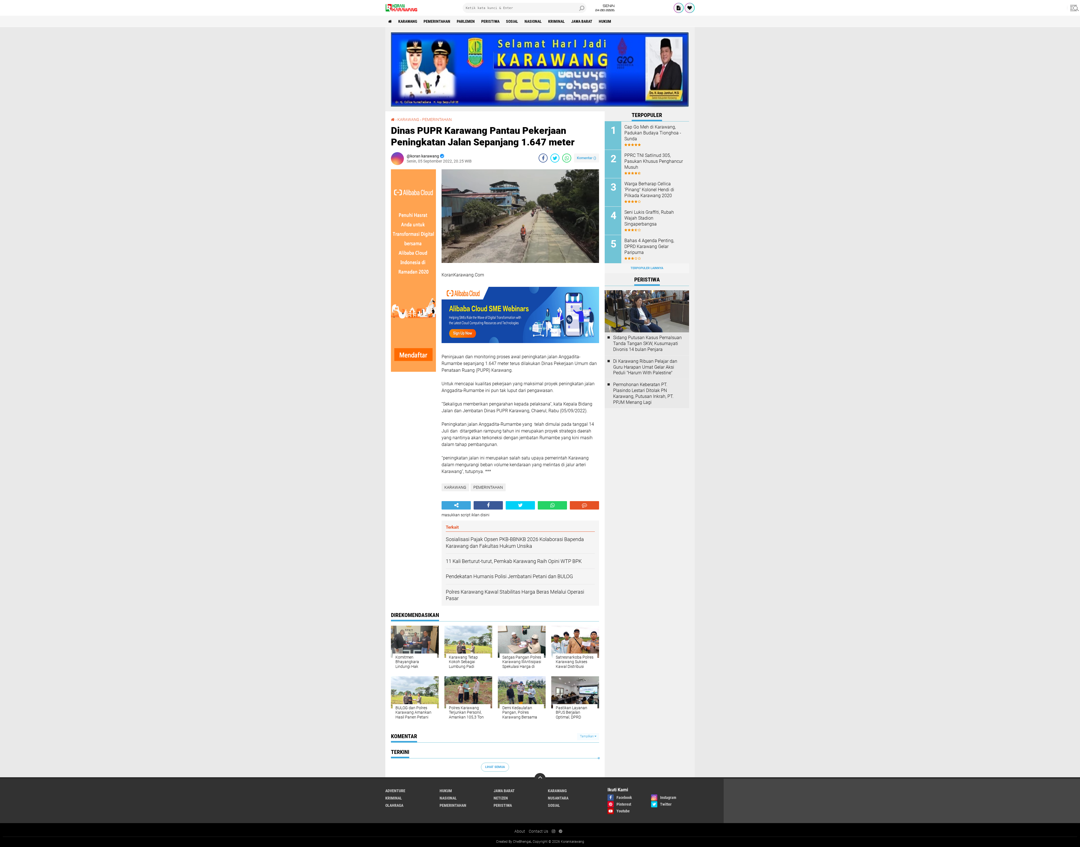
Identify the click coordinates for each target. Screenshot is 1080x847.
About (519, 831)
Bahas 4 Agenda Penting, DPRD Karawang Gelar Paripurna (649, 246)
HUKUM (605, 21)
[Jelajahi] (1073, 8)
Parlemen (466, 21)
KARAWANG (407, 21)
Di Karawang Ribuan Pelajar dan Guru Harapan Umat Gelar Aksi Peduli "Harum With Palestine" (645, 367)
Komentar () (586, 158)
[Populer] (689, 7)
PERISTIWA (490, 21)
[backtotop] (540, 778)
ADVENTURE (395, 791)
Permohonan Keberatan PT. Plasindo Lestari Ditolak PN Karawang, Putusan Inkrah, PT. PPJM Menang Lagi (643, 393)
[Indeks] (678, 7)
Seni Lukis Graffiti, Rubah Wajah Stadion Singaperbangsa (649, 218)
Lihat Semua (495, 767)
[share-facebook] (543, 158)
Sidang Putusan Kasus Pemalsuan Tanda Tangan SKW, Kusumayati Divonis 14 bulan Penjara (647, 343)
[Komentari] (584, 505)
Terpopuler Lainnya (647, 268)
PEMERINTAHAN (437, 21)
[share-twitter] (554, 158)
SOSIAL (512, 21)
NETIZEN (501, 798)
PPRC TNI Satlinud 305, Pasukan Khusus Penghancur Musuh (653, 161)
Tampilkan (587, 736)
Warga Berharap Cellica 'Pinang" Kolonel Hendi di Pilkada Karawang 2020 (649, 189)
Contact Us (538, 831)
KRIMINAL (556, 21)
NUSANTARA (558, 798)
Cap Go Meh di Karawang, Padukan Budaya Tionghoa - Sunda (652, 132)
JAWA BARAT (581, 21)
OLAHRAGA (394, 805)
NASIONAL (533, 21)
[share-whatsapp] (566, 158)
